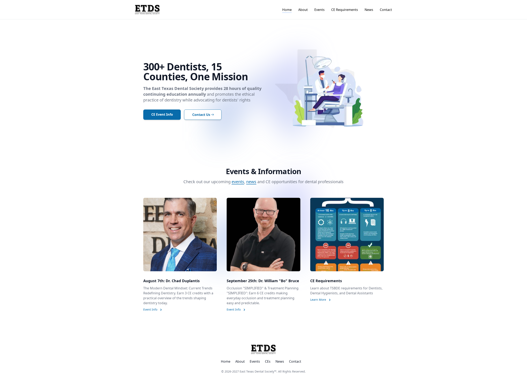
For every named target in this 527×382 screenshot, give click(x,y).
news (251, 181)
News (369, 9)
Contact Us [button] (201, 114)
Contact (386, 9)
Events (319, 9)
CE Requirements (344, 9)
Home (287, 9)
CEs (267, 361)
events (238, 181)
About (303, 9)
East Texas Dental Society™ (258, 371)
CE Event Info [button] (162, 114)
